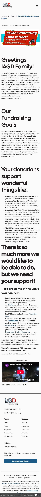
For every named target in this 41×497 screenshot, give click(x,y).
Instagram (25, 426)
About (6, 426)
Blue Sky (24, 436)
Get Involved (8, 436)
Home (4, 16)
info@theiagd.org (14, 413)
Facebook (25, 429)
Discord (24, 423)
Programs (7, 429)
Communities (8, 433)
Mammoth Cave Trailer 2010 (14, 384)
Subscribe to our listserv (20, 461)
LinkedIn (24, 433)
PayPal (10, 305)
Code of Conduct (10, 447)
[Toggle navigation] (37, 5)
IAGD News (23, 25)
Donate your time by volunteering (17, 332)
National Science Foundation (11, 483)
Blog (12, 16)
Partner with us (10, 325)
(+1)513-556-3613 (15, 409)
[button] (37, 495)
